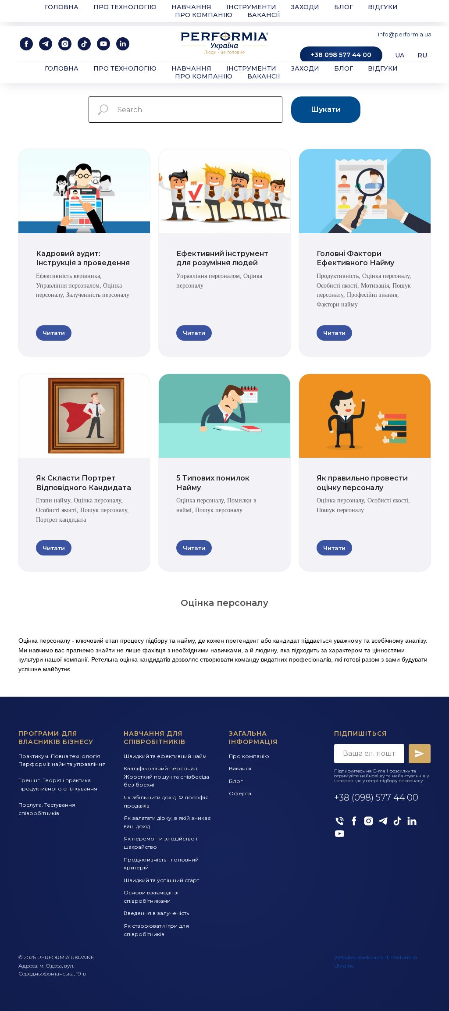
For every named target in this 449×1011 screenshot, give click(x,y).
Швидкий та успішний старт (161, 880)
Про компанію (203, 76)
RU (422, 55)
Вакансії (264, 76)
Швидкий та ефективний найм (165, 756)
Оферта (240, 793)
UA (399, 55)
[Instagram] (368, 820)
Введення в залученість (156, 913)
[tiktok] (84, 43)
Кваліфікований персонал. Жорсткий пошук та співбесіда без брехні (166, 776)
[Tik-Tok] (397, 820)
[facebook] (26, 43)
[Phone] (339, 820)
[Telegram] (383, 820)
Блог (343, 68)
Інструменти (251, 68)
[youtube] (103, 43)
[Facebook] (354, 820)
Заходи (305, 68)
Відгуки (383, 68)
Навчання (191, 68)
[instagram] (64, 43)
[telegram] (45, 43)
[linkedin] (122, 43)
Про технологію (125, 68)
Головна (61, 68)
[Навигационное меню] (15, 13)
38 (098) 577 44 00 (378, 797)
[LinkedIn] (411, 820)
